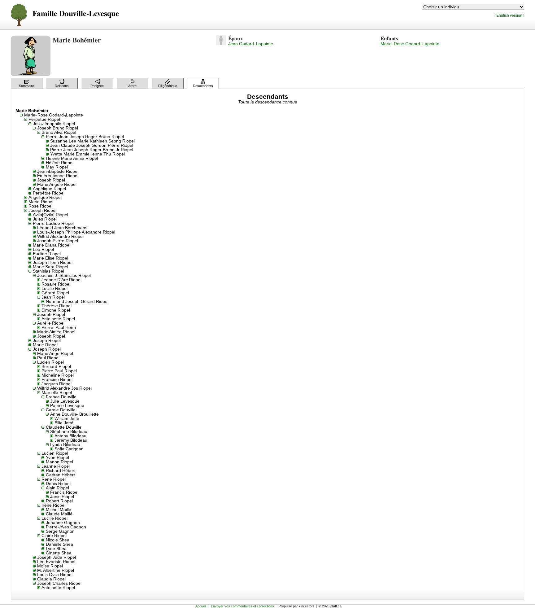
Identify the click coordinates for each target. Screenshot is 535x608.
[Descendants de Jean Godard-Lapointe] (221, 43)
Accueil (200, 606)
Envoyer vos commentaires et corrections (242, 606)
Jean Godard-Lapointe (250, 43)
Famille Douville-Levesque (76, 14)
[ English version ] (509, 15)
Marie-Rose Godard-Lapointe (410, 43)
